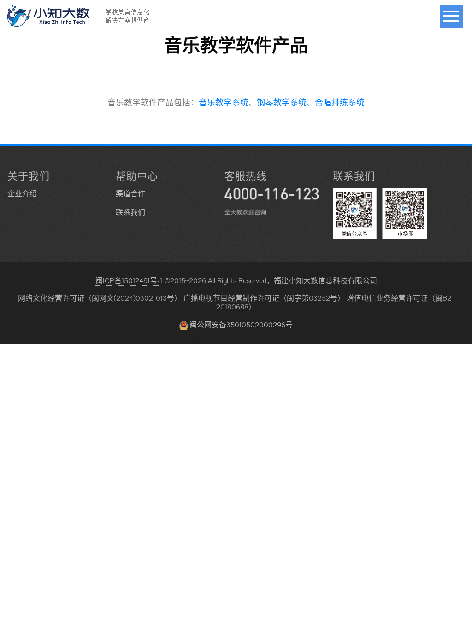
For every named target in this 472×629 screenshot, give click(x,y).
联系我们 (130, 212)
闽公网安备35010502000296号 (241, 325)
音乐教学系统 (223, 102)
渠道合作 (130, 193)
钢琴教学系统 (282, 102)
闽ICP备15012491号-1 (128, 280)
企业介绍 (22, 193)
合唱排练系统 (340, 102)
